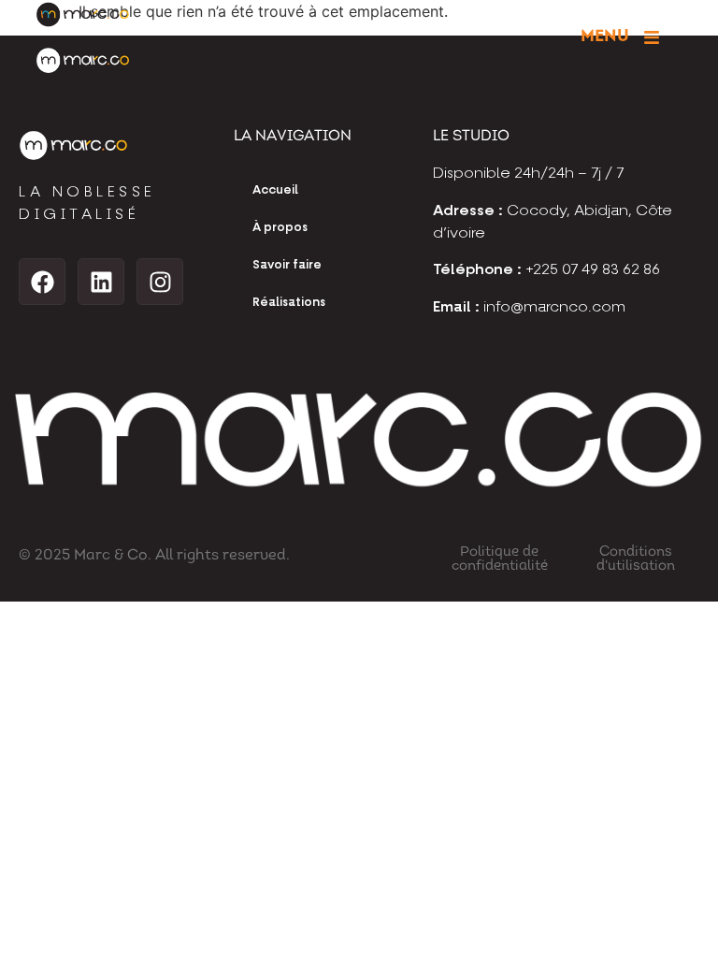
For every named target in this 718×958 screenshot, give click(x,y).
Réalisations (288, 303)
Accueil (275, 190)
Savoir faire (287, 265)
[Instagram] (159, 281)
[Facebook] (42, 281)
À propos (280, 228)
